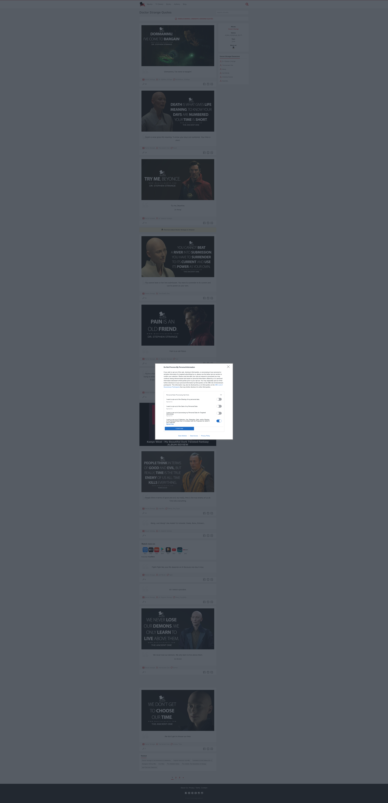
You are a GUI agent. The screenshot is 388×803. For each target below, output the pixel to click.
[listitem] (194, 395)
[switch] (219, 399)
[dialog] (194, 401)
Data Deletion (182, 436)
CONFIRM (179, 428)
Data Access (194, 436)
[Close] (229, 367)
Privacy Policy (205, 436)
